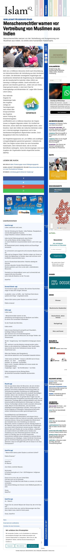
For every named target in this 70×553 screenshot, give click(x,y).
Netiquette (39, 550)
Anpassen (10, 546)
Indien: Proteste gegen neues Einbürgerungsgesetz (20, 164)
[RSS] (46, 58)
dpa (59, 69)
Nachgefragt (58, 323)
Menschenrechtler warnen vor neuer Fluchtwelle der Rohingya (23, 168)
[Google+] (23, 187)
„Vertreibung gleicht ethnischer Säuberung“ (18, 172)
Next (63, 358)
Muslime (60, 72)
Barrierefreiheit (29, 550)
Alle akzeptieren (32, 546)
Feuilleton (60, 8)
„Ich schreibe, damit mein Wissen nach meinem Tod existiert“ (57, 129)
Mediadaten (45, 550)
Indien (55, 72)
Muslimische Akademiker (58, 308)
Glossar (58, 300)
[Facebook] (23, 178)
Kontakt (17, 550)
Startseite (36, 8)
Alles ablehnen (21, 546)
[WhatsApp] (23, 191)
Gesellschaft (51, 8)
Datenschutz (51, 550)
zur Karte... (52, 233)
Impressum (22, 550)
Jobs (35, 550)
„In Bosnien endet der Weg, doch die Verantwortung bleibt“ (57, 441)
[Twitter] (23, 182)
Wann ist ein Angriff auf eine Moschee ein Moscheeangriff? (58, 140)
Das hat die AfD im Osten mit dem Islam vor (57, 426)
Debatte (65, 8)
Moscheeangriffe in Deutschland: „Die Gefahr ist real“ (58, 134)
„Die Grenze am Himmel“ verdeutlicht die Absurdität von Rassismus (57, 146)
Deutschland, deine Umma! (57, 316)
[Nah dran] (39, 528)
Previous (51, 358)
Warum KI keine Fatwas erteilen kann (58, 431)
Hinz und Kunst (58, 331)
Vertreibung (52, 73)
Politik (41, 8)
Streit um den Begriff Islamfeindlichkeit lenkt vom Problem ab (57, 436)
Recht (55, 8)
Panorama (46, 8)
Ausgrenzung (53, 69)
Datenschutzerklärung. (58, 265)
